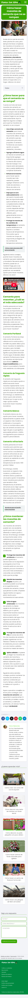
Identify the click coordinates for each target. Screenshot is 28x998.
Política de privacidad (8, 983)
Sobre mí (4, 987)
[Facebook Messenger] (7, 718)
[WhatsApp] (20, 718)
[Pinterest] (16, 718)
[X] (12, 718)
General (4, 972)
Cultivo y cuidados (7, 968)
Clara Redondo (14, 726)
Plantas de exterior (7, 974)
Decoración (5, 970)
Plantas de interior (7, 976)
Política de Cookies (7, 985)
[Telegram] (24, 718)
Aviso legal (5, 981)
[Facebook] (3, 718)
